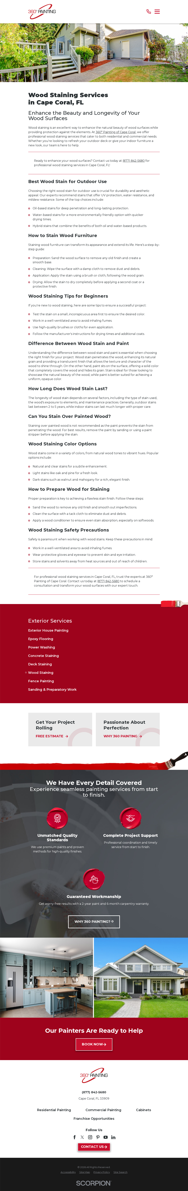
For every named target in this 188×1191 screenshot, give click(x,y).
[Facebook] (75, 1137)
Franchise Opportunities (93, 1119)
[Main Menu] (157, 11)
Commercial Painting (103, 1110)
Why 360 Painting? (92, 922)
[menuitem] (94, 630)
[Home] (42, 11)
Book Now (92, 1044)
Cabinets (143, 1110)
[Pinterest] (98, 1137)
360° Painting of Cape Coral (116, 132)
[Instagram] (90, 1137)
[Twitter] (82, 1137)
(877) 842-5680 (134, 160)
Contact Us (92, 1147)
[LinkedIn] (113, 1137)
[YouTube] (106, 1137)
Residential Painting (54, 1110)
